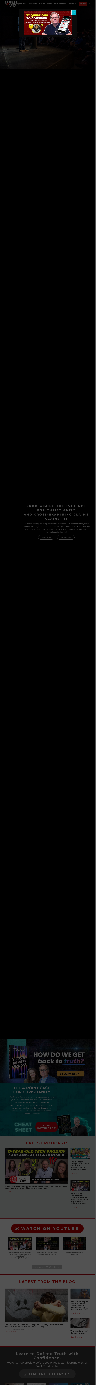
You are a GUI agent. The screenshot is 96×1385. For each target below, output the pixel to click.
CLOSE (73, 12)
